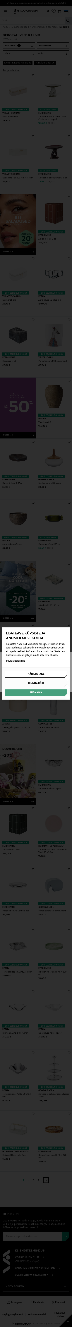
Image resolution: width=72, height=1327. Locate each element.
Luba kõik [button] (36, 692)
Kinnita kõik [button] (36, 683)
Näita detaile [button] (36, 674)
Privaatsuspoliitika (15, 661)
